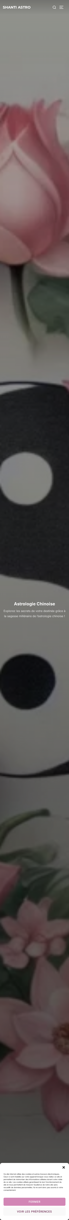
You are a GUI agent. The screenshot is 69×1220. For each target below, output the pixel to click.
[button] (63, 1167)
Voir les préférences (34, 1211)
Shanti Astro (17, 7)
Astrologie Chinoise (34, 603)
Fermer (35, 1201)
